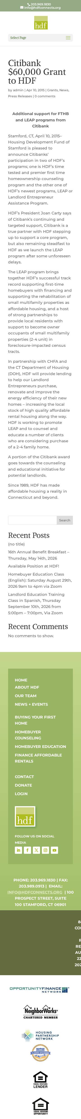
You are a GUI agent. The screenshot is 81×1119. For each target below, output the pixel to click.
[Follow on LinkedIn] (18, 850)
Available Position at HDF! (33, 566)
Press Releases (20, 96)
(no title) (16, 544)
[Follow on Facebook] (27, 850)
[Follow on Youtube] (54, 850)
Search (64, 520)
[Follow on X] (36, 850)
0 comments (45, 96)
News (63, 90)
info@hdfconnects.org (34, 892)
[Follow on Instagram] (45, 850)
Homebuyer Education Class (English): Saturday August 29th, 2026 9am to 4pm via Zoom (40, 580)
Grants (52, 90)
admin (18, 90)
